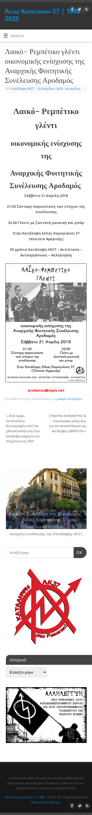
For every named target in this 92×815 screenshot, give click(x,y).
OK (78, 552)
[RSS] (86, 10)
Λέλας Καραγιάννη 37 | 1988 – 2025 (29, 797)
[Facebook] (71, 10)
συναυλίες (72, 89)
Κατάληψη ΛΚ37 (23, 89)
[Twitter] (78, 10)
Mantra (36, 802)
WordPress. (53, 802)
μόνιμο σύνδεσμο (69, 399)
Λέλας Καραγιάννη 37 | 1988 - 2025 (44, 14)
